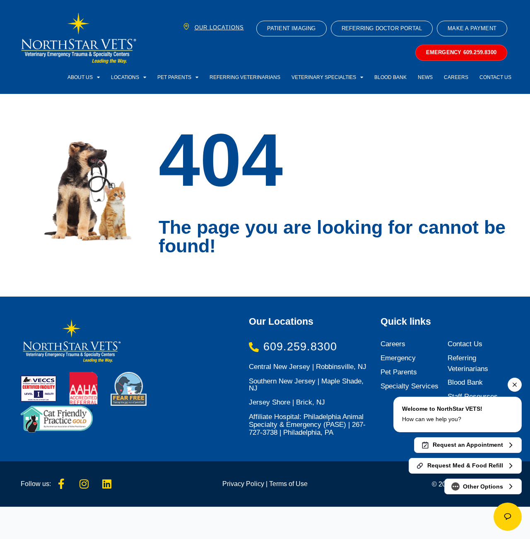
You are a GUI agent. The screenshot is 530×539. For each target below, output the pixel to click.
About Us (80, 77)
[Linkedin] (106, 484)
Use (301, 483)
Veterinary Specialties (324, 77)
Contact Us (495, 77)
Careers (456, 77)
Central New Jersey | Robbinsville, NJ (307, 367)
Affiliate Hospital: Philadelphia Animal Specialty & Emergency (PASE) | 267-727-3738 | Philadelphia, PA (307, 424)
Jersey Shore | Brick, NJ (287, 402)
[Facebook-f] (61, 484)
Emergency (398, 358)
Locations (125, 77)
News (425, 77)
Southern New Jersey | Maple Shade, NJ (306, 384)
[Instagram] (84, 484)
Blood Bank (390, 77)
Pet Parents (174, 77)
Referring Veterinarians (245, 77)
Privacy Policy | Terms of (258, 483)
